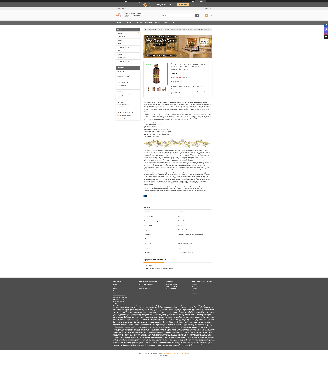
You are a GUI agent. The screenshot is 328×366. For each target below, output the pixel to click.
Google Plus (195, 286)
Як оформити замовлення (146, 284)
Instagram (194, 293)
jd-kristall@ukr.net (123, 118)
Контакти (148, 22)
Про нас (139, 22)
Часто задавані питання (124, 57)
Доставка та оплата (161, 22)
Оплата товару (143, 286)
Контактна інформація (119, 295)
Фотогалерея (121, 36)
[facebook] (144, 196)
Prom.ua (172, 352)
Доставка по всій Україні (145, 288)
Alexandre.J (152, 29)
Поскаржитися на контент (169, 353)
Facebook (194, 288)
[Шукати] (197, 15)
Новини (120, 40)
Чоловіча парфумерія (171, 286)
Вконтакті (194, 284)
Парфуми (129, 22)
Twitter (193, 290)
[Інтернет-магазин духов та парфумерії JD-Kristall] (119, 18)
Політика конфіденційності (182, 353)
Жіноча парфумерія (171, 288)
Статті (119, 43)
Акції (172, 22)
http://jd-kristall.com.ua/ (125, 115)
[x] (146, 196)
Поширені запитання (118, 301)
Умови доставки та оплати (120, 297)
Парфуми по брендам (171, 284)
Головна (120, 22)
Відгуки (120, 54)
